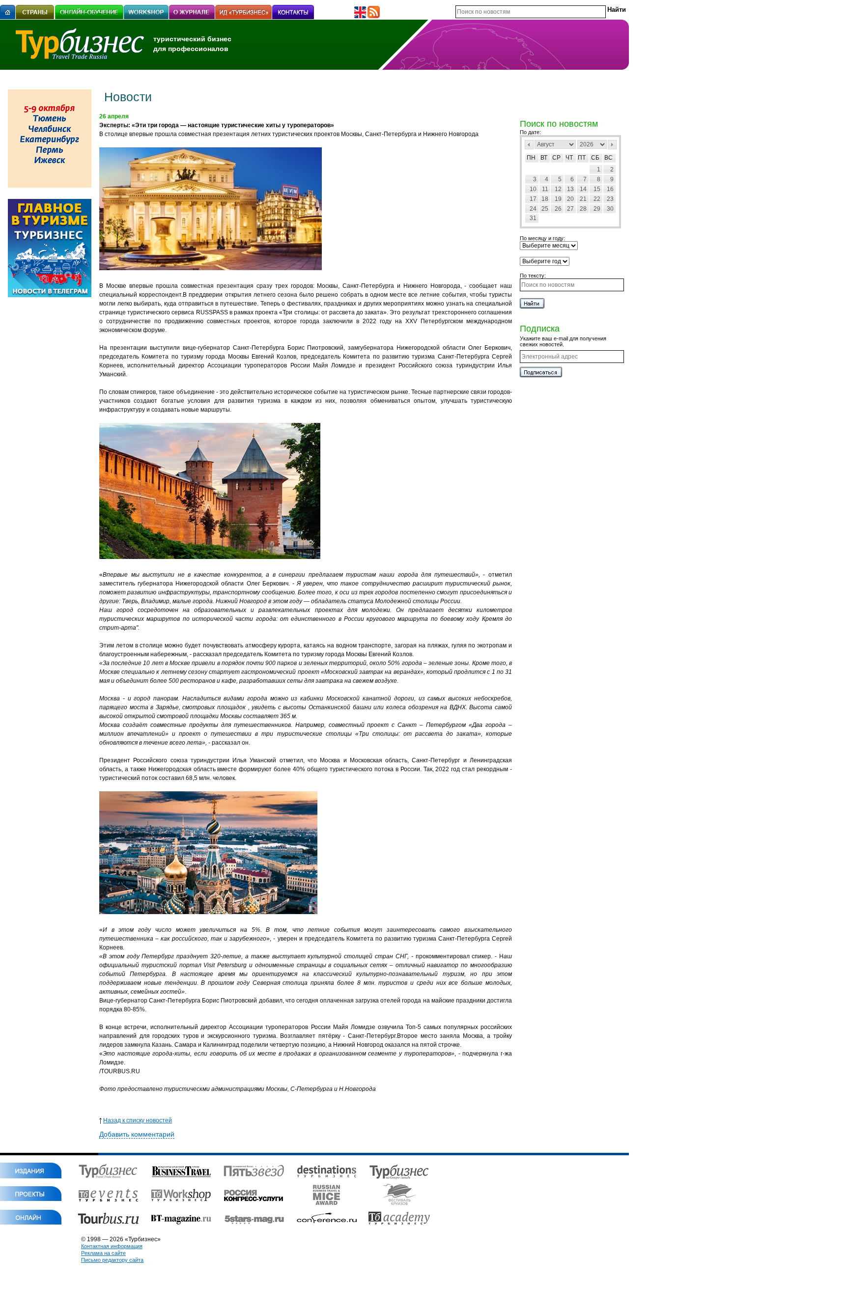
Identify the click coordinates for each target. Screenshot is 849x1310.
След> (612, 144)
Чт (569, 157)
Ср (556, 157)
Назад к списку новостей (137, 1120)
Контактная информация (111, 1246)
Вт (543, 157)
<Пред (529, 144)
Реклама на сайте (103, 1253)
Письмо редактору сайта (112, 1260)
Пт (582, 157)
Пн (531, 157)
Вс (608, 157)
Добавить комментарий (136, 1134)
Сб (595, 157)
